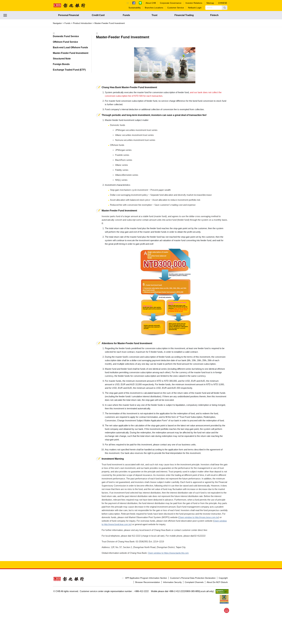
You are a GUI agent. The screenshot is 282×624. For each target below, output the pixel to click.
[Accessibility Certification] (222, 591)
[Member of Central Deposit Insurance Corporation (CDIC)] (224, 599)
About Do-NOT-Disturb (217, 582)
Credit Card (98, 15)
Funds (126, 15)
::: (128, 3)
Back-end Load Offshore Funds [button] (70, 47)
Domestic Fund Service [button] (66, 36)
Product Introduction (82, 23)
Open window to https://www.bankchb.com (168, 553)
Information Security (172, 582)
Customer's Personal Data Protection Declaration (193, 578)
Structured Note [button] (62, 58)
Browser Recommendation (147, 582)
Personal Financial (68, 15)
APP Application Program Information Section (146, 578)
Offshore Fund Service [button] (65, 42)
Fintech (214, 15)
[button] (224, 7)
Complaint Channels (194, 582)
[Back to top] (226, 610)
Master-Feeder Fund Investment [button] (70, 53)
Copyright (223, 578)
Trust (154, 15)
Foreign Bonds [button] (61, 64)
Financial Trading (184, 15)
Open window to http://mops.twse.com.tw (198, 517)
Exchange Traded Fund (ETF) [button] (69, 70)
